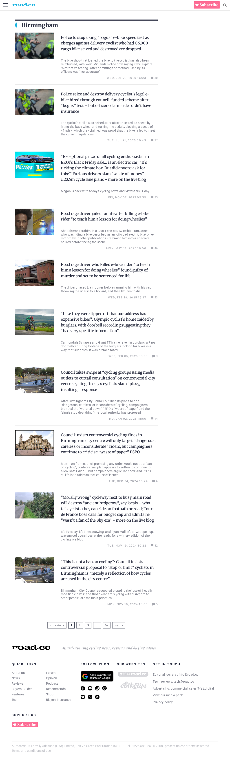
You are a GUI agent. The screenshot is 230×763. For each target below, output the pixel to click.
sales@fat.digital (201, 688)
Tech (15, 699)
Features (18, 694)
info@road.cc (189, 674)
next (118, 625)
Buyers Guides (22, 689)
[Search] (225, 5)
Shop (49, 694)
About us (18, 673)
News (16, 678)
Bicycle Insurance (58, 699)
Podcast (52, 683)
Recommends (56, 689)
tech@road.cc (184, 681)
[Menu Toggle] (5, 5)
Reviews (18, 683)
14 (107, 624)
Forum (50, 673)
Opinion (51, 678)
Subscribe (208, 4)
